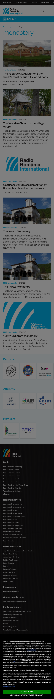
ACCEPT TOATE (27, 692)
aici (14, 661)
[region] (27, 666)
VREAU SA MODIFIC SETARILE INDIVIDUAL (27, 695)
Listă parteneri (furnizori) (9, 686)
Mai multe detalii (32, 649)
